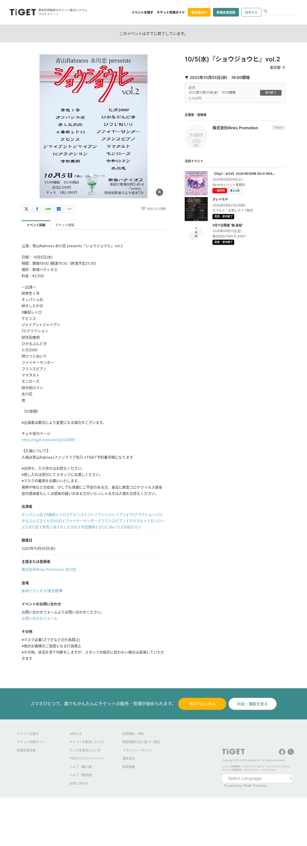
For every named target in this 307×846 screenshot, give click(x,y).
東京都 (275, 67)
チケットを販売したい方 (87, 742)
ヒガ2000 (54, 521)
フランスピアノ (113, 521)
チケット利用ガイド (171, 12)
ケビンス (77, 514)
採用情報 (128, 767)
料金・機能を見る (252, 703)
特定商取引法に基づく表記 (141, 742)
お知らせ (76, 733)
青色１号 (49, 527)
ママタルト (138, 521)
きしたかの (69, 527)
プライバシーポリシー (138, 750)
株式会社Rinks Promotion (43, 569)
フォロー (278, 127)
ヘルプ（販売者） (82, 775)
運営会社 (128, 758)
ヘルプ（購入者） (82, 767)
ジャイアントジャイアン (106, 514)
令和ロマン (132, 527)
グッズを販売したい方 (85, 750)
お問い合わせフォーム (40, 618)
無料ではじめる (202, 703)
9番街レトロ (56, 514)
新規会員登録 (226, 12)
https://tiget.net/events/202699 (48, 440)
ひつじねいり (109, 527)
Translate (260, 785)
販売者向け (199, 12)
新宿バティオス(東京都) (41, 591)
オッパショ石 (32, 514)
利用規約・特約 (133, 733)
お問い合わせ (79, 783)
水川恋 (33, 527)
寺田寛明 (88, 527)
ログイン (251, 12)
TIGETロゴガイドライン (86, 758)
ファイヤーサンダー (81, 521)
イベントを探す (142, 12)
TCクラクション (142, 514)
